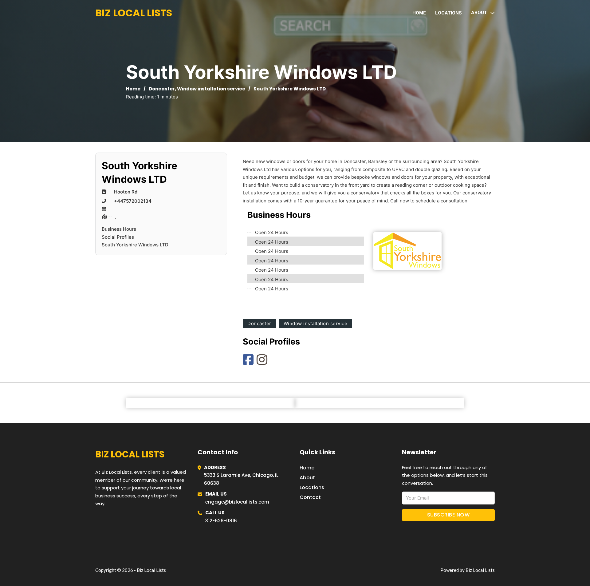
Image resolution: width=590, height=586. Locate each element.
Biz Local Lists (133, 13)
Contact (310, 497)
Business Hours (119, 229)
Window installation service (211, 89)
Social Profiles (118, 237)
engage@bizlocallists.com (237, 502)
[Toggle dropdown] (492, 13)
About (307, 477)
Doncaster (162, 89)
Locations (448, 13)
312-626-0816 (221, 520)
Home (419, 13)
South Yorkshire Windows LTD (135, 245)
